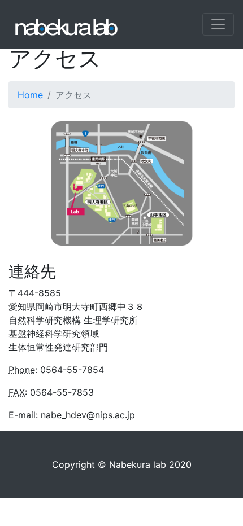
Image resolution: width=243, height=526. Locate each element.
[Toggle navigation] (218, 24)
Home (30, 94)
